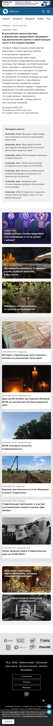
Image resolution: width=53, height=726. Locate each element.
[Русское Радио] (20, 640)
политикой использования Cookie (35, 716)
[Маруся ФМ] (45, 647)
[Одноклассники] (20, 700)
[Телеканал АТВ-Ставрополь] (8, 640)
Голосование (41, 662)
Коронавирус (26, 670)
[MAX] (26, 700)
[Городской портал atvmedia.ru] (20, 647)
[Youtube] (32, 700)
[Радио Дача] (8, 647)
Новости (6, 19)
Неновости (18, 19)
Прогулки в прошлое (28, 666)
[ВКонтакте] (9, 700)
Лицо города (11, 666)
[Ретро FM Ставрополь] (32, 640)
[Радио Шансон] (45, 640)
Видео (15, 662)
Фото (8, 662)
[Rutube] (37, 700)
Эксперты (43, 666)
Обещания (30, 19)
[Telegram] (15, 700)
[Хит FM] (32, 647)
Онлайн (48, 11)
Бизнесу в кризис (26, 662)
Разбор (40, 19)
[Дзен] (43, 700)
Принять (8, 721)
